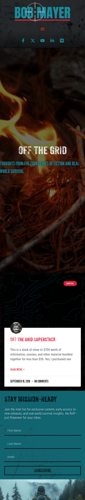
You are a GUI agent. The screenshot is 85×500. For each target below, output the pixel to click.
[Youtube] (42, 40)
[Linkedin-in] (52, 40)
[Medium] (62, 40)
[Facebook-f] (23, 40)
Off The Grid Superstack (32, 339)
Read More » (17, 369)
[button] (42, 29)
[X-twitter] (32, 40)
